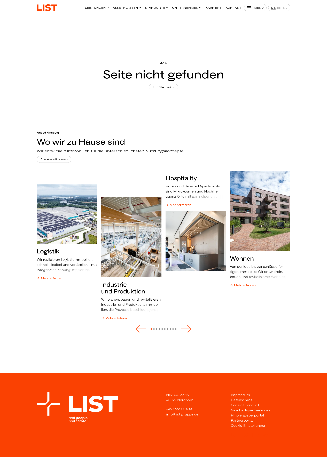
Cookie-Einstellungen (248, 425)
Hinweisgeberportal (247, 415)
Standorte (155, 8)
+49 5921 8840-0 (179, 409)
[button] (141, 329)
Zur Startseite (163, 87)
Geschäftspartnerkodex (250, 410)
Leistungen (95, 8)
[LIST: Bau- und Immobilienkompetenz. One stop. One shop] (47, 7)
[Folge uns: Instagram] (246, 435)
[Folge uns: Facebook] (252, 435)
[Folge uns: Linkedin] (233, 435)
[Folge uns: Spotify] (265, 435)
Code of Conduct (245, 405)
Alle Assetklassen (54, 159)
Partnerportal (242, 420)
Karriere (213, 8)
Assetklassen (125, 8)
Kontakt (233, 8)
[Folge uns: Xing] (239, 435)
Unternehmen (185, 8)
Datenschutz (241, 400)
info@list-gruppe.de (182, 414)
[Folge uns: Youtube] (259, 435)
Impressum (240, 395)
